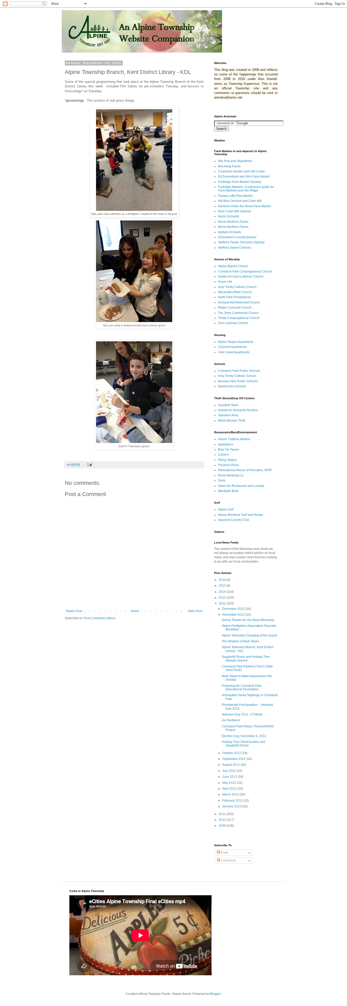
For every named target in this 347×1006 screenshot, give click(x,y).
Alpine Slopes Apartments (236, 342)
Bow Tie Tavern (228, 449)
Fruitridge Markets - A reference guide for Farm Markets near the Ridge (246, 188)
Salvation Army (228, 415)
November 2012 (233, 614)
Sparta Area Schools (232, 386)
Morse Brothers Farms (233, 221)
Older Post (195, 611)
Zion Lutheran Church (233, 323)
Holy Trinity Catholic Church (237, 287)
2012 (223, 603)
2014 (223, 592)
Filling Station (227, 460)
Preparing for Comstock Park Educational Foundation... (241, 687)
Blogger (215, 994)
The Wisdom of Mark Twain (240, 641)
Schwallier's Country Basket (237, 237)
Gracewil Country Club (233, 520)
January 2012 (232, 806)
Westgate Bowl (228, 491)
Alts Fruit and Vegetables (235, 161)
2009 (223, 825)
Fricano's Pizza (228, 465)
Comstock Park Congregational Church (245, 271)
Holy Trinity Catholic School (237, 376)
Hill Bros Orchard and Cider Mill (240, 201)
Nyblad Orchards (229, 232)
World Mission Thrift (231, 420)
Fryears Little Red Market (235, 196)
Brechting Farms (229, 166)
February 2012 (232, 800)
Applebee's (225, 444)
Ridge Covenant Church (234, 307)
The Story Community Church (238, 313)
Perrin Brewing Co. (231, 475)
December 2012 (233, 609)
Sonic (222, 480)
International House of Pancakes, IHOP (245, 470)
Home (135, 611)
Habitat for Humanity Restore (238, 410)
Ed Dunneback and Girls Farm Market (244, 176)
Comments (228, 860)
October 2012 (232, 753)
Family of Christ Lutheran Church (240, 276)
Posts (224, 852)
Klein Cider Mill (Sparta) (234, 211)
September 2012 (234, 759)
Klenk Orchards (228, 216)
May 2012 (229, 783)
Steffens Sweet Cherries (234, 247)
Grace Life (225, 281)
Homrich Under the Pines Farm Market (244, 206)
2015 (223, 585)
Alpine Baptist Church (233, 266)
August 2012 (231, 765)
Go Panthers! (231, 720)
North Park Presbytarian (234, 297)
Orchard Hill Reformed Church (239, 302)
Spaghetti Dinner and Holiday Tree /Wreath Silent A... (246, 658)
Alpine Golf (225, 509)
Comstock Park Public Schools (239, 371)
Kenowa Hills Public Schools (238, 381)
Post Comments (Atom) (99, 618)
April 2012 (229, 788)
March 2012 (231, 794)
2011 (223, 814)
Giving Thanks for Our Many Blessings (248, 620)
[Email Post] (89, 464)
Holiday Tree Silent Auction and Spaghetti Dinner (243, 743)
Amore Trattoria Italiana (234, 439)
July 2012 (229, 771)
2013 (223, 597)
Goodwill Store (228, 405)
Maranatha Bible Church (235, 292)
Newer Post (74, 611)
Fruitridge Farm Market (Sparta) (239, 182)
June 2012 (230, 776)
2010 (223, 820)
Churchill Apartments (232, 347)
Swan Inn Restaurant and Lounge (241, 486)
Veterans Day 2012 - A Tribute (242, 714)
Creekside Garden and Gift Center (241, 171)
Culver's (223, 454)
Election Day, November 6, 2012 (244, 736)
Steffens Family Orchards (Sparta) (241, 242)
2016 (223, 580)
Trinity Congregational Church (239, 318)
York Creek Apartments (233, 352)
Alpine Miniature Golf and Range (240, 515)
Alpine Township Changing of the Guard (249, 635)
